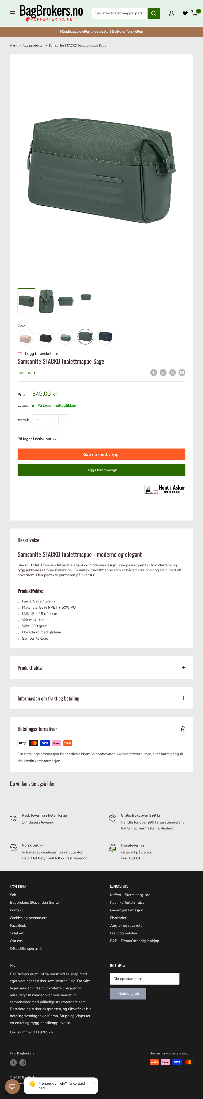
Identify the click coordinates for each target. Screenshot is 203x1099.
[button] (25, 337)
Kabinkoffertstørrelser (128, 902)
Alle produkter (33, 45)
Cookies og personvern (29, 917)
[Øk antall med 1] (64, 420)
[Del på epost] (181, 372)
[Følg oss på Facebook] (13, 1062)
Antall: (23, 419)
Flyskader (118, 917)
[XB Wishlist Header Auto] (185, 13)
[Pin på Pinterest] (163, 372)
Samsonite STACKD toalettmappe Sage (61, 361)
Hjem (14, 45)
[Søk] (154, 13)
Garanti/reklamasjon (126, 910)
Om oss (16, 940)
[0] (194, 13)
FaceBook (18, 925)
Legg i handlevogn (101, 470)
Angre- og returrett (126, 925)
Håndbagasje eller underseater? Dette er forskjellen (101, 31)
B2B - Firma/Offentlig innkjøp (134, 940)
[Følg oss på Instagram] (22, 1062)
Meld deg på (128, 993)
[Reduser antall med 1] (37, 420)
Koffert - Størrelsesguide (130, 894)
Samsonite (27, 373)
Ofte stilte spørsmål (26, 948)
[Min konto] (171, 13)
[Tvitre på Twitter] (172, 372)
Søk (13, 894)
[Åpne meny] (12, 13)
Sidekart (17, 933)
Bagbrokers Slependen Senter (35, 902)
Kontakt (16, 910)
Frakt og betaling (124, 933)
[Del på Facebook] (153, 372)
